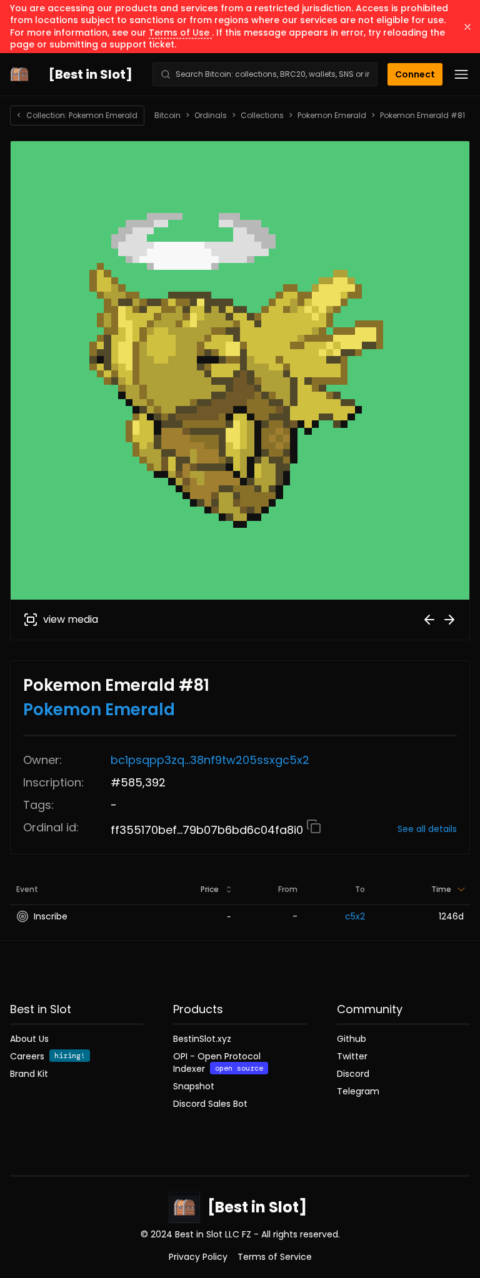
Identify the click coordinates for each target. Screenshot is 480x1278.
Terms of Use (180, 32)
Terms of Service (275, 1257)
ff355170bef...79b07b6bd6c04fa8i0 (208, 830)
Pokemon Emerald (332, 116)
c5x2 (355, 916)
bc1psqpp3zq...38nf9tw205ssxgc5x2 (210, 760)
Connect (415, 74)
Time (441, 889)
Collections (262, 116)
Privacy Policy (198, 1257)
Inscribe (51, 916)
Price (210, 889)
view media (70, 619)
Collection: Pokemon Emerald (77, 115)
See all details (427, 829)
